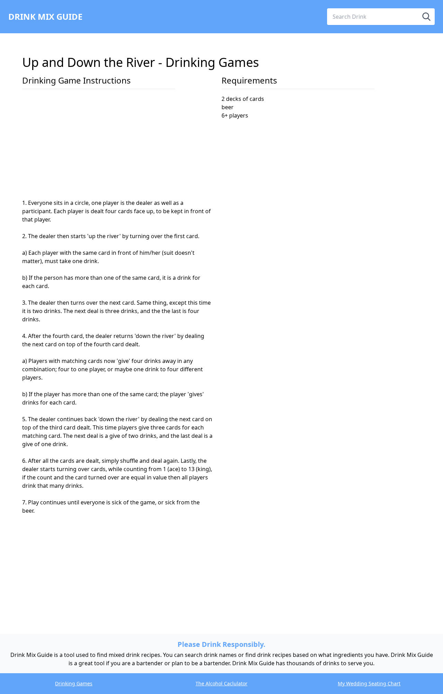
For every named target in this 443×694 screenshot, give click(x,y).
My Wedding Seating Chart (369, 683)
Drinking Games (73, 683)
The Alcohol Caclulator (221, 683)
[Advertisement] (117, 146)
